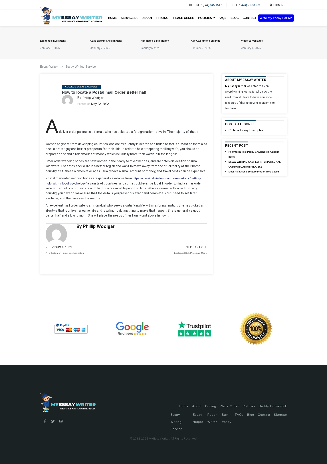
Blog (234, 18)
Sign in (7, 455)
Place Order (183, 18)
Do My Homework (273, 406)
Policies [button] (205, 18)
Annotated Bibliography (155, 40)
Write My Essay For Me (276, 18)
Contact (249, 18)
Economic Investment (53, 40)
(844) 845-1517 (212, 5)
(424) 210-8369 (250, 5)
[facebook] (45, 421)
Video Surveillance (252, 40)
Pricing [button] (162, 18)
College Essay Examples (81, 86)
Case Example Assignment (106, 40)
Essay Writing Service (80, 66)
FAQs (222, 18)
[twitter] (53, 421)
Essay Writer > (51, 66)
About (147, 18)
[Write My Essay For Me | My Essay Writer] (71, 18)
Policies (249, 406)
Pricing (210, 406)
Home (112, 18)
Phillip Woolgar (93, 97)
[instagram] (61, 421)
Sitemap (280, 414)
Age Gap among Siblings (205, 40)
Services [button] (129, 18)
